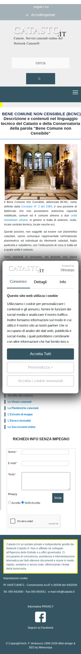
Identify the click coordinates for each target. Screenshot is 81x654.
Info (63, 282)
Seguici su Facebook (40, 627)
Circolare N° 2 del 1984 (36, 206)
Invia (57, 498)
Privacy (12, 494)
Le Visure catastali (20, 401)
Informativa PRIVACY (41, 606)
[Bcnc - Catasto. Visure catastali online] (40, 33)
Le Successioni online (22, 427)
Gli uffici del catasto (20, 395)
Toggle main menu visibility (75, 92)
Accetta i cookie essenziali (40, 381)
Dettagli (40, 282)
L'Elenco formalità (19, 420)
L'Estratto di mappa (20, 414)
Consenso (18, 281)
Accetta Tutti (40, 354)
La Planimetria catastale (23, 408)
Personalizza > (40, 367)
